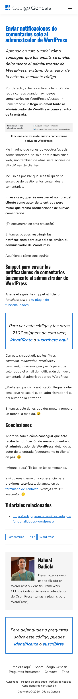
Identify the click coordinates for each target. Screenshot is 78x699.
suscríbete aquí (52, 340)
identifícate (21, 340)
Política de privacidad (34, 681)
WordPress (46, 537)
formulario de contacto (21, 489)
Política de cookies (60, 681)
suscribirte (52, 644)
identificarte (26, 644)
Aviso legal (12, 681)
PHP (32, 537)
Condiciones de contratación (39, 685)
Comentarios (15, 537)
